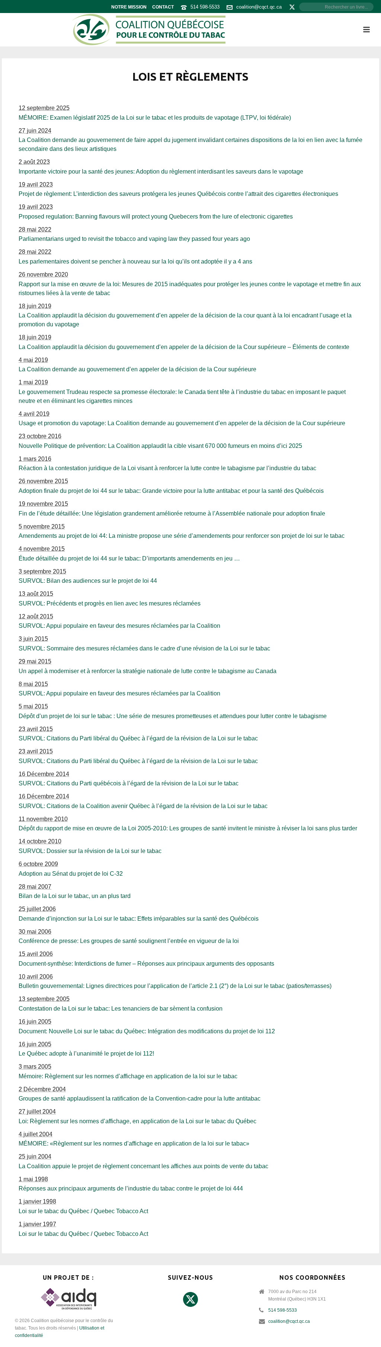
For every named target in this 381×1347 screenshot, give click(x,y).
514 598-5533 (205, 7)
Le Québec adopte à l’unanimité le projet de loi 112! (86, 1053)
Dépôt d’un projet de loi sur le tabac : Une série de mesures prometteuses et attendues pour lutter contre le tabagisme (173, 716)
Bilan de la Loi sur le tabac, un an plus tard (75, 896)
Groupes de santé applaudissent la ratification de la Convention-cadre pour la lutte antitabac (139, 1098)
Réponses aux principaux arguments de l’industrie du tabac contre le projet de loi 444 (131, 1188)
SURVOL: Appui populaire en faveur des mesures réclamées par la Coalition (119, 626)
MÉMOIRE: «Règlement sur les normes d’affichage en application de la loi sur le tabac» (134, 1143)
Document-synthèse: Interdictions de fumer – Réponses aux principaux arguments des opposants (146, 963)
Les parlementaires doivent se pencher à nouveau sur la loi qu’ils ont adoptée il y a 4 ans (135, 261)
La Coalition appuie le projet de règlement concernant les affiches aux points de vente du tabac (143, 1166)
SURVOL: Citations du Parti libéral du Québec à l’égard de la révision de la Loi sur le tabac (138, 738)
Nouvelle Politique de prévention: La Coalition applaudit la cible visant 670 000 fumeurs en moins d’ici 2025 (160, 446)
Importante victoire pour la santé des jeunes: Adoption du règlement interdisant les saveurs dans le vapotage (161, 171)
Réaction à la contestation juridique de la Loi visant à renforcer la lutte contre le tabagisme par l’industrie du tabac (167, 468)
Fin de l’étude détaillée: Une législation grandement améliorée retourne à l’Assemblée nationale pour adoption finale (172, 513)
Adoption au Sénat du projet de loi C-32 (71, 873)
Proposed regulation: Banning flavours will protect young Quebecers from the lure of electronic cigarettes (156, 216)
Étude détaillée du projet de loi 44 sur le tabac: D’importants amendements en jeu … (129, 558)
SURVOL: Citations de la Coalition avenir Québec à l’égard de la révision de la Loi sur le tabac (143, 806)
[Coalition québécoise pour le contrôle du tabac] (148, 29)
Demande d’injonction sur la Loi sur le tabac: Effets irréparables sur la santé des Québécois (139, 918)
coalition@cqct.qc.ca (259, 7)
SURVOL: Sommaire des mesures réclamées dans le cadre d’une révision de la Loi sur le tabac (144, 648)
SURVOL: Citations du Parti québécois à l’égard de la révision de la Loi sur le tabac (128, 783)
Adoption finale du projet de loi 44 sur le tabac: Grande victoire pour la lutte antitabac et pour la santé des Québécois (171, 491)
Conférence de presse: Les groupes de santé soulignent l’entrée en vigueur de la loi (129, 941)
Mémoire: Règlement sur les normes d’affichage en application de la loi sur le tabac (128, 1076)
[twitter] (190, 1300)
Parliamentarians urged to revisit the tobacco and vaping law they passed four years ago (134, 239)
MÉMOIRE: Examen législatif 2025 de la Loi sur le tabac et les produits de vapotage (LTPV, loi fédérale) (155, 117)
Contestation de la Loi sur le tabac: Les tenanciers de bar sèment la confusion (120, 1008)
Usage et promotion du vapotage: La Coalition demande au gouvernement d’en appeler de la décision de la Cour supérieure (182, 423)
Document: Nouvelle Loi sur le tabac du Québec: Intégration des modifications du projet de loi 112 (147, 1031)
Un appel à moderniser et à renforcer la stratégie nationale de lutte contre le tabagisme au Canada (147, 671)
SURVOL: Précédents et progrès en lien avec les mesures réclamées (110, 603)
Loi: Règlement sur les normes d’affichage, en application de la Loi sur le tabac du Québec (137, 1121)
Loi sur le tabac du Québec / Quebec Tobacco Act (83, 1211)
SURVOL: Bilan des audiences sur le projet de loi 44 (88, 581)
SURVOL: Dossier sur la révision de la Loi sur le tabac (90, 851)
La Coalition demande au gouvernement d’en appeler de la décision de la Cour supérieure (137, 369)
